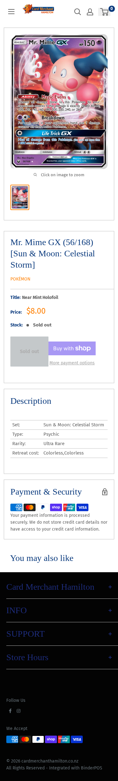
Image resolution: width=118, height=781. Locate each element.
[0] (104, 12)
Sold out (29, 351)
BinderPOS (91, 768)
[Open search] (77, 11)
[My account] (90, 11)
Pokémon (20, 279)
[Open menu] (11, 11)
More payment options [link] (72, 363)
